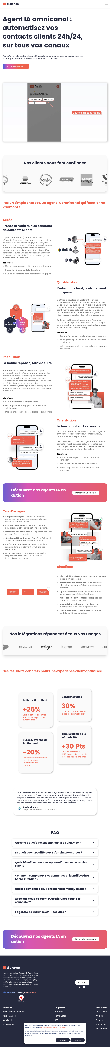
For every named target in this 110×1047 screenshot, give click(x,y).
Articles (99, 1015)
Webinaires (101, 1024)
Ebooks (99, 1020)
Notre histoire (61, 1015)
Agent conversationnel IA (15, 1011)
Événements (101, 1028)
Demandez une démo (16, 66)
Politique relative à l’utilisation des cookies (53, 1027)
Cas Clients (101, 1011)
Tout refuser (77, 1040)
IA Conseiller (8, 1024)
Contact (82, 982)
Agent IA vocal (9, 1015)
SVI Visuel (7, 1020)
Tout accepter (63, 1040)
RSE (56, 1020)
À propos (59, 1011)
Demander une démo (85, 492)
